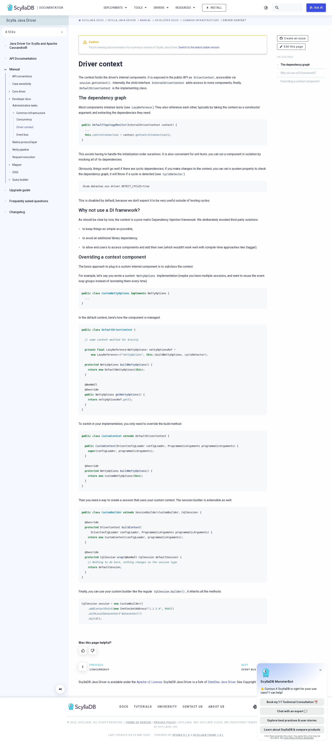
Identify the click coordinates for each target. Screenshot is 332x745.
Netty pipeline (20, 149)
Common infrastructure (201, 20)
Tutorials (143, 706)
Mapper (17, 164)
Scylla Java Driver (122, 20)
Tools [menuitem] (138, 7)
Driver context (25, 127)
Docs (124, 706)
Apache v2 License (149, 682)
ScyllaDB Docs (93, 20)
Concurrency (24, 119)
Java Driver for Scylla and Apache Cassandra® (33, 45)
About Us (216, 706)
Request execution (23, 157)
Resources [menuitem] (183, 7)
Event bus (22, 134)
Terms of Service (138, 722)
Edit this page (293, 46)
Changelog (17, 212)
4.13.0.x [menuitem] (10, 32)
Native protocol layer (24, 142)
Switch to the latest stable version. (199, 47)
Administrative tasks (24, 105)
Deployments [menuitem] (113, 7)
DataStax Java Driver (222, 682)
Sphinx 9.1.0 (181, 735)
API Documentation (23, 58)
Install (216, 7)
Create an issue (295, 38)
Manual (146, 20)
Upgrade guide (19, 190)
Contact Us (193, 706)
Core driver (19, 91)
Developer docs (167, 20)
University (167, 706)
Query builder (20, 179)
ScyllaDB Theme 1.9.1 (208, 735)
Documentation (51, 8)
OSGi (15, 172)
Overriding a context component (300, 81)
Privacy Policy (165, 722)
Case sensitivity (21, 83)
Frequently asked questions (28, 201)
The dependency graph (295, 64)
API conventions (22, 76)
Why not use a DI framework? (298, 72)
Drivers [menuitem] (159, 7)
